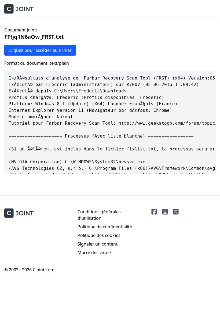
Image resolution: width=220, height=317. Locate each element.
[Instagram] (165, 211)
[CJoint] (19, 213)
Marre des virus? (94, 252)
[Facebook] (154, 211)
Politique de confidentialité (105, 227)
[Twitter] (176, 211)
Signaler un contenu (98, 244)
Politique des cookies (99, 235)
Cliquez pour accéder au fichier (40, 50)
